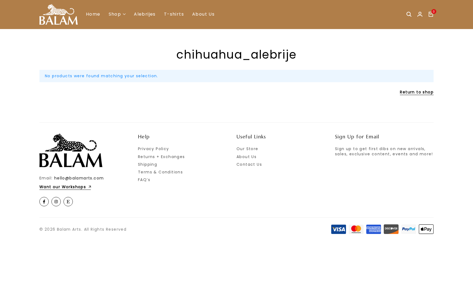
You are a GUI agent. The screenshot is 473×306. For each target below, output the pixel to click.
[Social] (44, 201)
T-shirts (174, 14)
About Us (203, 14)
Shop (115, 14)
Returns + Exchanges (161, 156)
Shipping (147, 164)
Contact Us (249, 164)
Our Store (247, 148)
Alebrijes (145, 14)
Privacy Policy (153, 148)
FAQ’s (144, 179)
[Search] (408, 14)
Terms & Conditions (160, 172)
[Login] (419, 14)
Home (93, 14)
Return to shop (417, 92)
